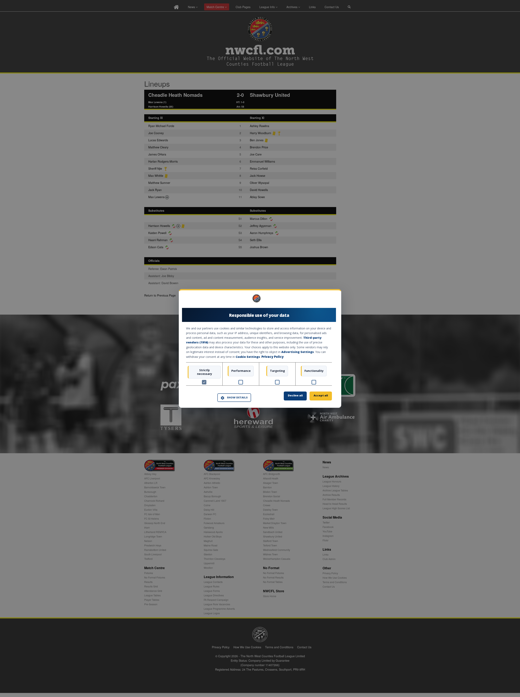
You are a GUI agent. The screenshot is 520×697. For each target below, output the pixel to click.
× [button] (330, 299)
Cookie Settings (248, 357)
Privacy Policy (272, 357)
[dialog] (260, 348)
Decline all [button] (295, 395)
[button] (234, 397)
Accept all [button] (321, 395)
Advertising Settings (297, 352)
